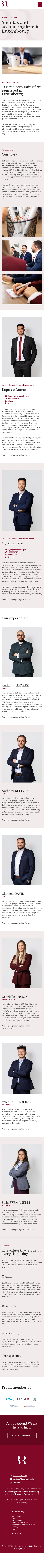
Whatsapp (12, 401)
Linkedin (11, 403)
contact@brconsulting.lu (23, 1479)
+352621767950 (14, 398)
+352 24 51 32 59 (20, 1475)
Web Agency (18, 1548)
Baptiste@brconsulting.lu (18, 396)
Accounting (16, 1516)
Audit (14, 1529)
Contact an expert (22, 1435)
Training (15, 1527)
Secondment (17, 1520)
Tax (13, 1518)
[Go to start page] (5, 4)
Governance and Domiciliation (23, 1524)
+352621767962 (14, 552)
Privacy (38, 1546)
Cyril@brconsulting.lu (17, 550)
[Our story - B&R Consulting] (22, 222)
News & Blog (17, 1533)
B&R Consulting (18, 1512)
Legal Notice (28, 1546)
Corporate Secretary (20, 1522)
